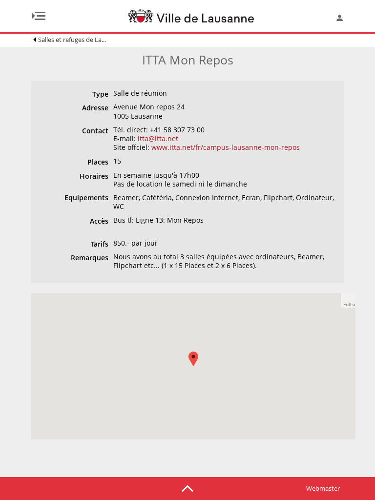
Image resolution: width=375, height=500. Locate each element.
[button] (198, 366)
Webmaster (323, 488)
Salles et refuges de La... (72, 39)
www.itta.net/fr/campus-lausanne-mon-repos (225, 147)
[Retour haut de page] (187, 487)
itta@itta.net (158, 138)
